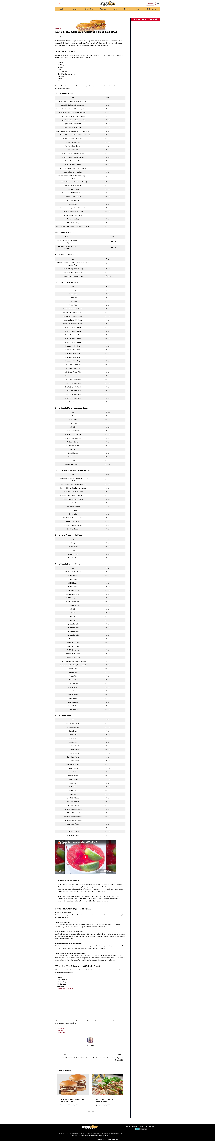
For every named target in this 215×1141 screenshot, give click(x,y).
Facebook (61, 1030)
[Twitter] (56, 3)
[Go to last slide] (60, 1092)
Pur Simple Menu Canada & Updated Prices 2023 (73, 1056)
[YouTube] (60, 3)
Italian (115, 9)
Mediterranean (151, 9)
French (126, 9)
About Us (134, 1126)
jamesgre (59, 36)
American (62, 9)
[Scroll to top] (211, 1134)
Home (128, 1126)
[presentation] (73, 1084)
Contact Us (150, 4)
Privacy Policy (143, 1126)
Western (103, 9)
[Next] (120, 1092)
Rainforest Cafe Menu (65, 989)
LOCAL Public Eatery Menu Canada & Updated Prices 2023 (108, 1057)
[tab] (88, 1111)
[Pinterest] (63, 3)
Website (61, 1028)
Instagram (61, 1033)
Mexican (74, 9)
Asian (137, 9)
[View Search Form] (158, 3)
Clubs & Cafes (88, 9)
